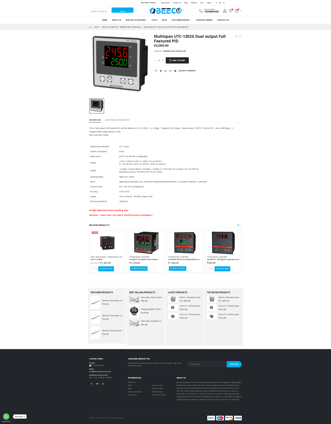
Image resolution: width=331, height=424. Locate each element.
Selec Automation (98, 257)
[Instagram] (223, 2)
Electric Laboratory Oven (190, 297)
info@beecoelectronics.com (100, 371)
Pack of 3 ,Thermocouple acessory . (195, 306)
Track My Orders (204, 20)
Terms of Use (157, 385)
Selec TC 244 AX (96, 259)
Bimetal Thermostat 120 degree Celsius (118, 315)
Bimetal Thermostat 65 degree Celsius (118, 330)
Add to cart (178, 60)
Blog (186, 3)
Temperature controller (174, 51)
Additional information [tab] (117, 120)
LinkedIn (166, 71)
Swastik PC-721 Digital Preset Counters (143, 259)
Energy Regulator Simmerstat (153, 309)
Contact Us (177, 3)
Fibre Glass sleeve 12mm (151, 297)
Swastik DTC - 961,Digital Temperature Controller (225, 259)
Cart (201, 3)
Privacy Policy (157, 388)
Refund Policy (157, 391)
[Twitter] (220, 2)
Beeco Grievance (135, 391)
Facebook (156, 71)
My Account (165, 3)
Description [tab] (95, 120)
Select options (139, 268)
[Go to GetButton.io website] (6, 421)
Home (104, 20)
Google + (170, 71)
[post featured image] (95, 302)
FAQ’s (154, 20)
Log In (209, 3)
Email (175, 71)
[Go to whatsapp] (6, 416)
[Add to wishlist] (120, 234)
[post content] (107, 242)
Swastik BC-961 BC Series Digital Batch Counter (185, 259)
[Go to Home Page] (90, 27)
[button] (238, 225)
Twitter (161, 71)
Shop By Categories (135, 20)
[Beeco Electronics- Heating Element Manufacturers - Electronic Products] (165, 11)
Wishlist (194, 3)
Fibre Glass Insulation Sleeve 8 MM (155, 321)
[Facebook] (216, 2)
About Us (116, 20)
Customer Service (180, 20)
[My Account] (225, 10)
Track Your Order (159, 395)
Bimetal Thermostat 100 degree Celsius (118, 300)
